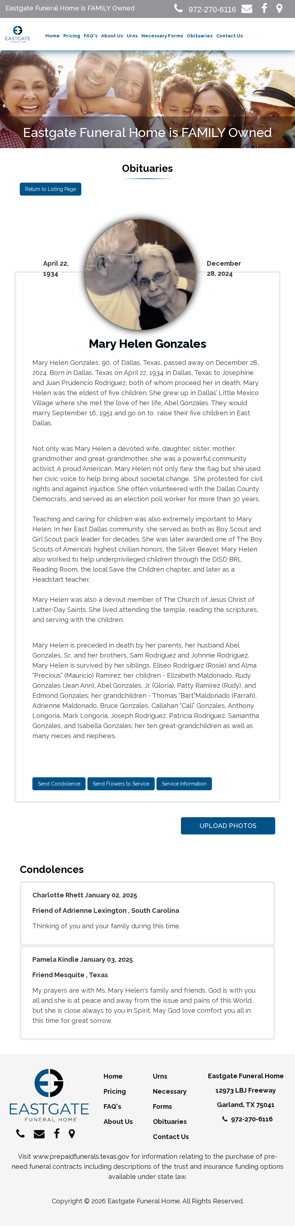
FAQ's (90, 35)
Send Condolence (59, 784)
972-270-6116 (211, 9)
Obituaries (200, 35)
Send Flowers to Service (121, 784)
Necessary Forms (162, 35)
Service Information (184, 784)
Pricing (71, 35)
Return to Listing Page (50, 189)
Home (52, 35)
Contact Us (229, 35)
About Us (112, 35)
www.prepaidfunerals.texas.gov (81, 1156)
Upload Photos (228, 825)
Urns (132, 35)
